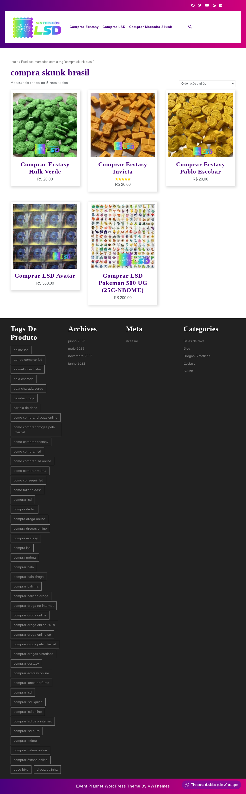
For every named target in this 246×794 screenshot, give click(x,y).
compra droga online (29, 519)
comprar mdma (25, 740)
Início (14, 62)
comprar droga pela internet (35, 644)
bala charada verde (28, 388)
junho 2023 (76, 341)
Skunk (188, 371)
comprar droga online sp (32, 634)
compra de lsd (24, 509)
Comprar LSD (114, 27)
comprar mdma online (30, 750)
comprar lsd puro (27, 731)
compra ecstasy (26, 538)
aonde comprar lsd (28, 359)
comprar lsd (23, 692)
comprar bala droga (29, 577)
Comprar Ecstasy (84, 27)
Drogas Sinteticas (197, 356)
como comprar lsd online (32, 461)
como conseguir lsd (28, 480)
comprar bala (24, 567)
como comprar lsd (27, 451)
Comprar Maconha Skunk (150, 27)
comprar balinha (26, 586)
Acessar (132, 341)
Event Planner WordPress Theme (108, 786)
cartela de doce (25, 408)
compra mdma (25, 557)
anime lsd (21, 350)
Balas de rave (194, 341)
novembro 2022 (80, 356)
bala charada (24, 379)
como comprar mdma (30, 471)
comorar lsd (23, 499)
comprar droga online (30, 615)
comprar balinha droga (31, 596)
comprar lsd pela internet (33, 721)
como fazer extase (28, 490)
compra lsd (22, 548)
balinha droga (24, 398)
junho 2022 (76, 363)
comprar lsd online (28, 712)
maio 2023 (76, 348)
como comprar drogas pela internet (34, 429)
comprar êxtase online (31, 760)
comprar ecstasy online (31, 673)
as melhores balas (28, 369)
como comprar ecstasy (31, 442)
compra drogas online (30, 528)
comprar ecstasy (26, 663)
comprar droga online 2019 (34, 625)
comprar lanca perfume (31, 683)
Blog (187, 348)
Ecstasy (189, 363)
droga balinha (47, 769)
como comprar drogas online (35, 417)
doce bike (21, 769)
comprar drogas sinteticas (33, 654)
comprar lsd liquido (28, 702)
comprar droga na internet (34, 605)
